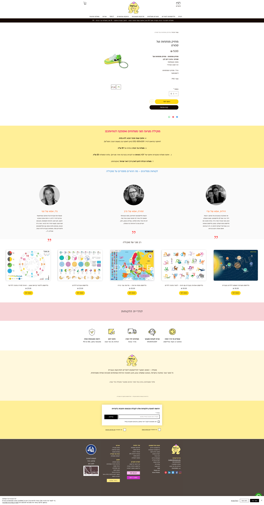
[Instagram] (180, 472)
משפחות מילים (156, 458)
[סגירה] (261, 500)
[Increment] (171, 93)
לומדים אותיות (156, 454)
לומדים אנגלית (156, 460)
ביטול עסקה (116, 466)
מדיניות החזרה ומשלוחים (113, 464)
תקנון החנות (116, 470)
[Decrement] (176, 93)
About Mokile (156, 472)
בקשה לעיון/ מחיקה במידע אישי (111, 474)
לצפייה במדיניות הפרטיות (10, 502)
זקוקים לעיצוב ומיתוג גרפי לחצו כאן (91, 461)
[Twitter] (173, 472)
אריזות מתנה (136, 449)
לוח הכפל (157, 456)
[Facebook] (176, 472)
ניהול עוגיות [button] (234, 501)
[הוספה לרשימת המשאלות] (152, 101)
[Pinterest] (165, 472)
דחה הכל (244, 501)
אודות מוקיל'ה (116, 448)
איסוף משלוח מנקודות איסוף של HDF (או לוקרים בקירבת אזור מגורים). (140, 155)
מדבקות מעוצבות (135, 447)
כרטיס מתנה (136, 456)
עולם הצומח (156, 462)
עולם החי (157, 464)
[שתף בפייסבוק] (177, 117)
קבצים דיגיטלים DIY (134, 454)
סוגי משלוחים (116, 468)
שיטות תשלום (116, 462)
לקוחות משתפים (115, 456)
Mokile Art (157, 470)
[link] (85, 3)
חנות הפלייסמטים (154, 445)
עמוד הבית (175, 32)
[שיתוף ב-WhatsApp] (169, 117)
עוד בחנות (136, 445)
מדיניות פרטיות (116, 472)
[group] (132, 271)
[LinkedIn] (169, 472)
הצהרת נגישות (116, 476)
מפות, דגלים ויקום (155, 452)
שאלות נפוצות (116, 452)
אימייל (157, 413)
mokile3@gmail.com (174, 460)
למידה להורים (135, 462)
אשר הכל (254, 501)
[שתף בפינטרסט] (173, 117)
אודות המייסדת (116, 450)
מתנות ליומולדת (136, 458)
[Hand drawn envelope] (178, 3)
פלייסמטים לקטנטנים (154, 450)
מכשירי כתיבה (136, 452)
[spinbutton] (174, 93)
